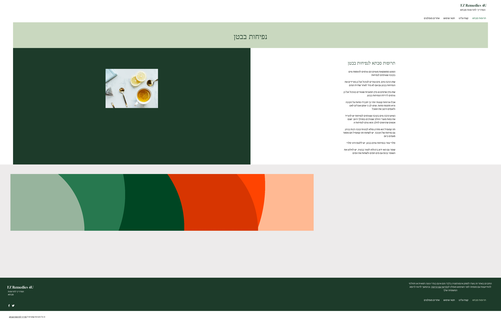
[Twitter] (13, 305)
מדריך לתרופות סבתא (18, 317)
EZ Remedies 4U (474, 5)
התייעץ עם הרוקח (439, 287)
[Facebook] (9, 305)
